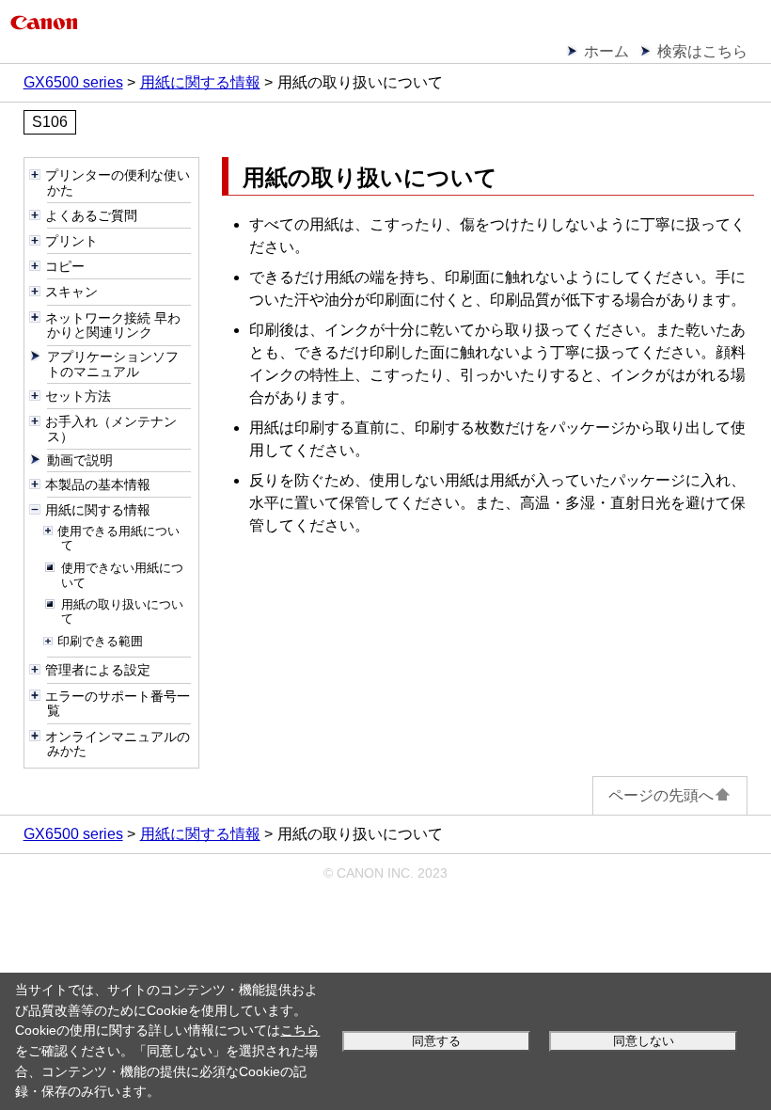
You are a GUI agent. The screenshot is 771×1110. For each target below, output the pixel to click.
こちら (300, 1030)
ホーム (606, 51)
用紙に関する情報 (200, 82)
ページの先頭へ (661, 795)
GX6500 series (73, 82)
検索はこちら (702, 51)
